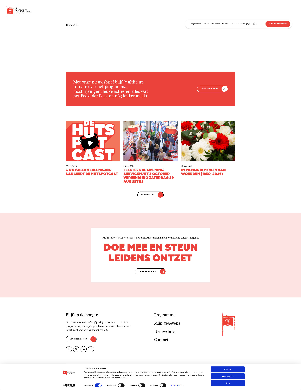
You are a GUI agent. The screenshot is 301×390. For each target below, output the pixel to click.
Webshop (215, 24)
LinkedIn (84, 349)
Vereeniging (244, 24)
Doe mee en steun (278, 24)
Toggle (261, 24)
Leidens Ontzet (229, 24)
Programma (195, 24)
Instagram (76, 349)
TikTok (91, 349)
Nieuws (206, 24)
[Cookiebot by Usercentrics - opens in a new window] (69, 385)
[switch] (121, 385)
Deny (228, 383)
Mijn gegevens (167, 323)
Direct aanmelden (209, 89)
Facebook (69, 349)
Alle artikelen (147, 195)
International (254, 24)
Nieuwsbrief (165, 331)
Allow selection (228, 376)
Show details (176, 385)
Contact (161, 339)
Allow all (227, 369)
